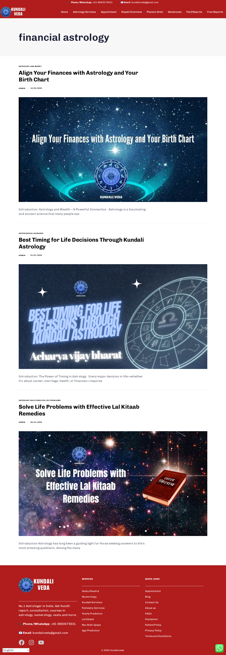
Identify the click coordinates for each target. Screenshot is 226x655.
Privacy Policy (153, 630)
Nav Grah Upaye (91, 624)
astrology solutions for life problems (40, 400)
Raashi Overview (131, 11)
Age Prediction (91, 630)
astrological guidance (31, 233)
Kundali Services (92, 602)
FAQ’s (148, 613)
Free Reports (215, 11)
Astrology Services (84, 11)
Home (64, 11)
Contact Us (151, 602)
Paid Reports (194, 11)
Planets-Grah (155, 11)
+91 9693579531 (106, 2)
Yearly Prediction (92, 613)
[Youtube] (41, 642)
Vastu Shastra (90, 591)
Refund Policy (153, 624)
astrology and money (30, 66)
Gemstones (174, 11)
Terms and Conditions (158, 636)
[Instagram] (31, 642)
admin (22, 88)
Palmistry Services (93, 607)
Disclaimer (151, 619)
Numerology (89, 596)
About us (150, 607)
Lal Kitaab (88, 619)
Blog (148, 596)
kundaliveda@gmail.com (144, 2)
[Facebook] (21, 642)
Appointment (109, 11)
